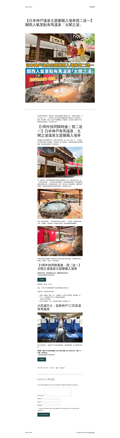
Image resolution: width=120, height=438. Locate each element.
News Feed (28, 7)
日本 (61, 367)
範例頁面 (92, 7)
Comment (40, 395)
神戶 (63, 367)
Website (39, 405)
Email (39, 402)
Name (39, 398)
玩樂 (57, 367)
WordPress (91, 432)
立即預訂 (41, 279)
